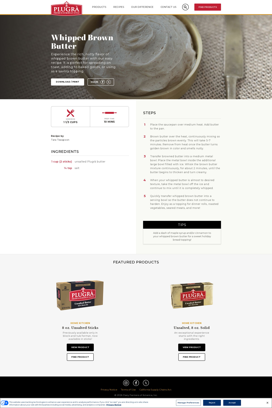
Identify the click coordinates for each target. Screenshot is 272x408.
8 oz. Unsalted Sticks (80, 328)
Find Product (80, 357)
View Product (80, 347)
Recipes (118, 7)
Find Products (208, 7)
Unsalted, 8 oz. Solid (192, 328)
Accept (232, 402)
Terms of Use (128, 389)
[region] (136, 403)
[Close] (267, 403)
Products (99, 7)
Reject (212, 402)
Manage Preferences (188, 402)
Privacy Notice (109, 389)
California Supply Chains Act (155, 389)
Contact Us (169, 7)
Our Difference (142, 7)
